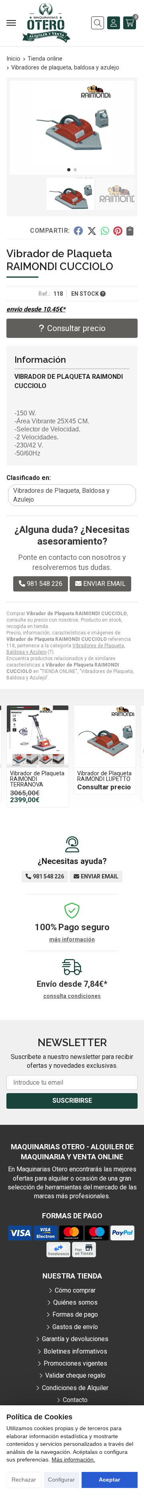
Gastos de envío (75, 1327)
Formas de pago (75, 1314)
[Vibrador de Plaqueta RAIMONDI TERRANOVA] (37, 736)
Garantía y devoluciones (75, 1339)
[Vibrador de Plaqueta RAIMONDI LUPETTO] (105, 736)
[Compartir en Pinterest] (117, 230)
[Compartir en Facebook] (78, 230)
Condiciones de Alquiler (75, 1388)
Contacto (75, 1400)
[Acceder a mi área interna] (113, 22)
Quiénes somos (75, 1302)
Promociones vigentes (75, 1363)
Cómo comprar (75, 1290)
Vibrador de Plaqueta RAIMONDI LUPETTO (104, 776)
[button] (68, 169)
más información (72, 939)
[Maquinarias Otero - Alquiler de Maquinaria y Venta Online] (46, 23)
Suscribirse (72, 1100)
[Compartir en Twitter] (91, 230)
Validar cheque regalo (75, 1375)
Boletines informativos (75, 1351)
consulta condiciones (72, 996)
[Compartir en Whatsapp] (105, 230)
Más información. (73, 1459)
